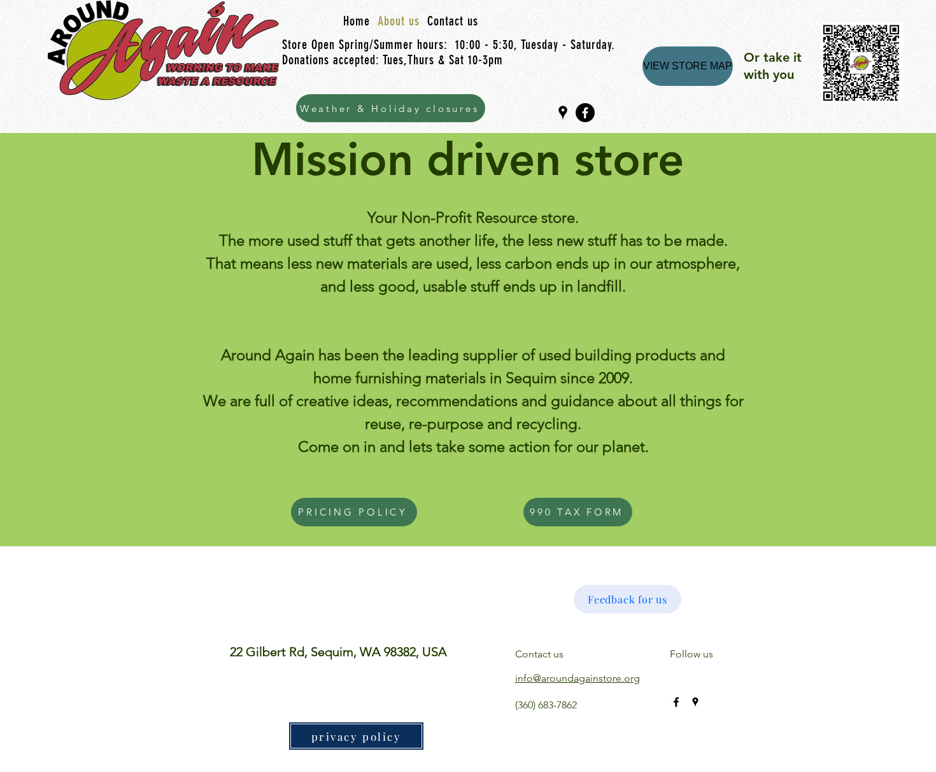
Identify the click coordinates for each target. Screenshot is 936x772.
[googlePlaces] (562, 112)
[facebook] (585, 112)
